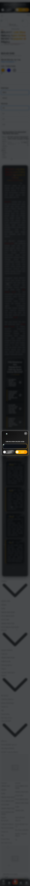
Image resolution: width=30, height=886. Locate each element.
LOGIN (22, 452)
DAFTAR (10, 452)
